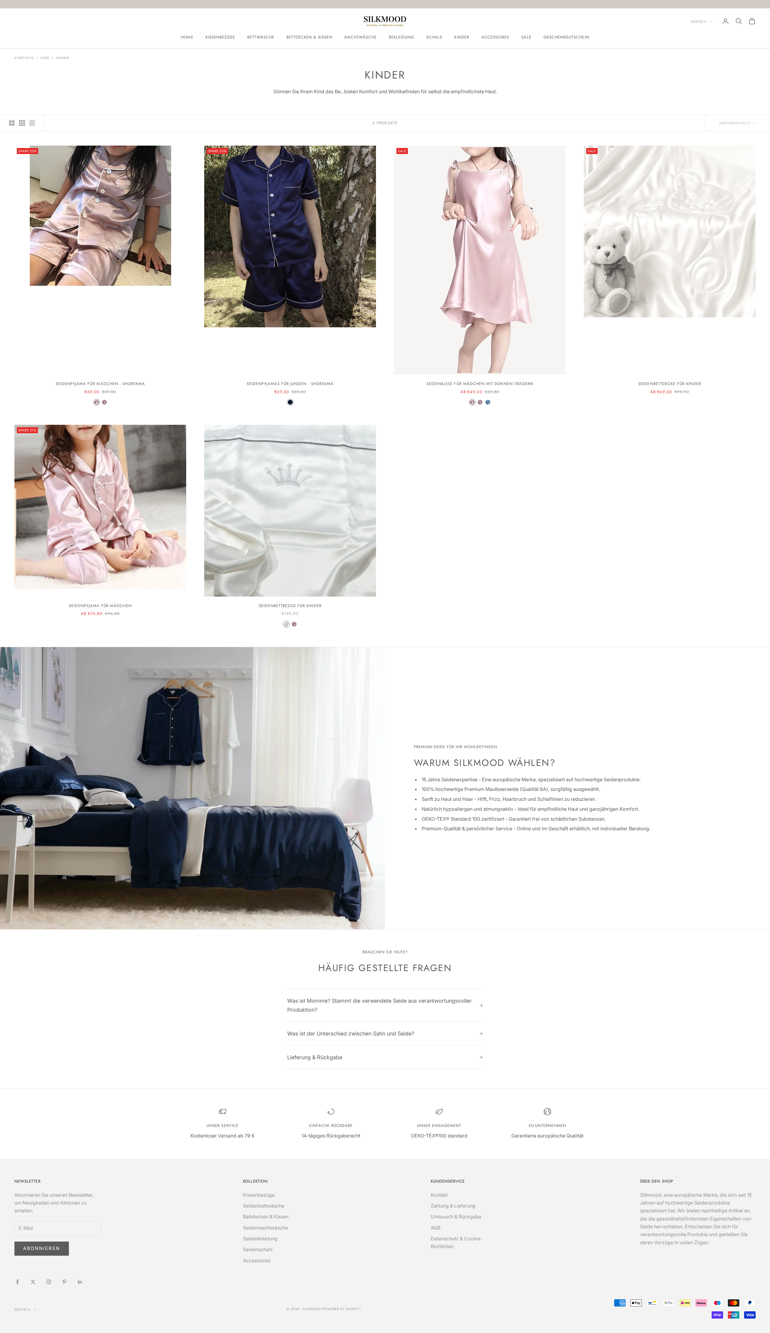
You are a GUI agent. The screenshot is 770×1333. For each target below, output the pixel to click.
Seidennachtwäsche (265, 1228)
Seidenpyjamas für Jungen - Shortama (290, 384)
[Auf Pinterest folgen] (64, 1282)
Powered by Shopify (341, 1309)
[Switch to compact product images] (32, 123)
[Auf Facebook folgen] (17, 1282)
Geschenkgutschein (566, 37)
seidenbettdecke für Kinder (669, 384)
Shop (45, 58)
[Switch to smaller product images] (22, 123)
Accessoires (495, 37)
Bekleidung (401, 37)
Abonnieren (41, 1248)
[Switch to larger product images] (11, 123)
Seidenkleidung (260, 1239)
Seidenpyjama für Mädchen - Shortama (100, 384)
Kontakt (439, 1195)
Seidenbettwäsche (263, 1206)
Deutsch (699, 21)
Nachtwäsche (360, 37)
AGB (435, 1228)
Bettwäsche (260, 37)
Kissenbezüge (220, 37)
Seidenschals (258, 1249)
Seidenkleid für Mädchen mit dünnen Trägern (480, 384)
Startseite (24, 58)
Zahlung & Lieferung (453, 1206)
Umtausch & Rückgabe (456, 1217)
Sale (526, 37)
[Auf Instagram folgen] (49, 1282)
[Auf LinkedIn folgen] (80, 1282)
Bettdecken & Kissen (309, 37)
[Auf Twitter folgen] (33, 1282)
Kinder (461, 37)
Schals (434, 37)
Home (187, 37)
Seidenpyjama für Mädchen (100, 606)
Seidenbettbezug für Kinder (290, 606)
